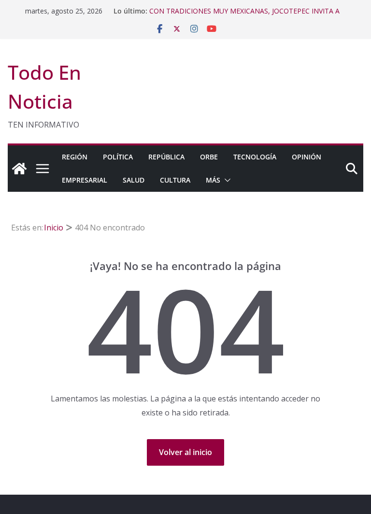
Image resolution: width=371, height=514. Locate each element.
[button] (225, 180)
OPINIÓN (306, 156)
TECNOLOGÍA (254, 156)
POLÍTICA (118, 156)
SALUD (133, 180)
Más (213, 180)
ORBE (209, 156)
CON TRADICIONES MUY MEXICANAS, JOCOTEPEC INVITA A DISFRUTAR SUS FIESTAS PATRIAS (244, 15)
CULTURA (175, 180)
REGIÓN (74, 156)
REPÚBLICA (166, 156)
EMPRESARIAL (84, 180)
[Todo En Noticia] (19, 168)
